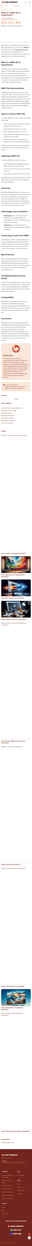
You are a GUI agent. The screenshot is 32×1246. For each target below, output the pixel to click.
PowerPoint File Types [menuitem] (7, 415)
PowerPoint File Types (15, 6)
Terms (18, 1184)
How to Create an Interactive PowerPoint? (13, 553)
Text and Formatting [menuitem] (7, 423)
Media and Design (6, 1185)
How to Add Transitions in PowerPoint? (12, 598)
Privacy (19, 1187)
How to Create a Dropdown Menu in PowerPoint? (15, 1131)
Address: (4, 1161)
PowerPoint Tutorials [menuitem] (7, 418)
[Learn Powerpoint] (16, 1226)
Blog (7, 6)
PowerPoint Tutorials (7, 1192)
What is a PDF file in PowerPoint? (11, 864)
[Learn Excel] (16, 1230)
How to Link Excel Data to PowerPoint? (12, 986)
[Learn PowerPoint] (1, 6)
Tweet (12, 22)
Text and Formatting (7, 1198)
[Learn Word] (16, 1234)
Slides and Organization (8, 1195)
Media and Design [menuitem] (6, 413)
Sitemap (19, 1193)
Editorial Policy (21, 1190)
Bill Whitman (8, 355)
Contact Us (4, 1213)
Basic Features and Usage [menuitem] (8, 410)
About (3, 1207)
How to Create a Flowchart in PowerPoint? (13, 619)
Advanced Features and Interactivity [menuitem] (11, 408)
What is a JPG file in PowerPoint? (14, 388)
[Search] (25, 2)
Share (5, 22)
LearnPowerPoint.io (7, 1158)
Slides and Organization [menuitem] (8, 420)
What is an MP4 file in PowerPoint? (15, 387)
